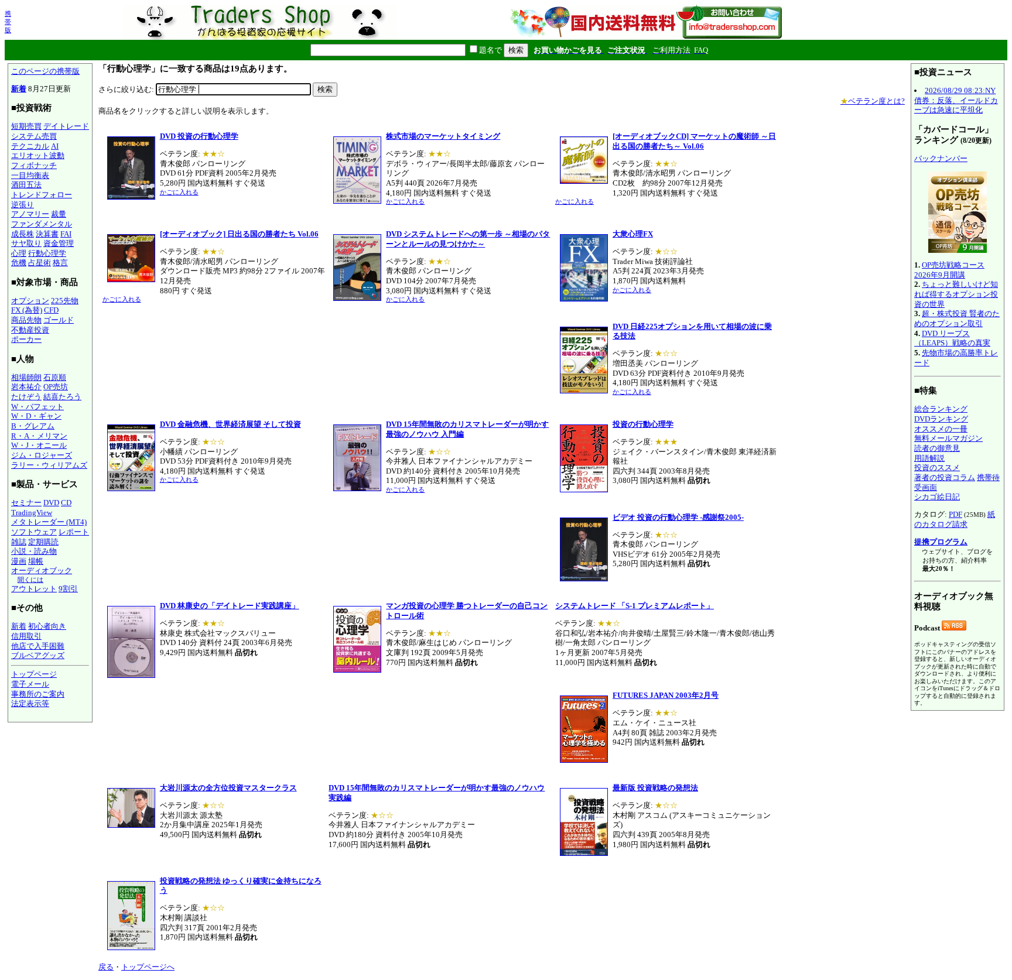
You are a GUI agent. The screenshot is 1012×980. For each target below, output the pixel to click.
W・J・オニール (39, 445)
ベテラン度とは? (872, 101)
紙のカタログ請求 (954, 519)
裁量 (58, 214)
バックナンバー (940, 158)
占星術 (39, 262)
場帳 (35, 561)
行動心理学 (47, 253)
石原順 (54, 377)
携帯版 (8, 21)
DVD (51, 502)
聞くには (30, 579)
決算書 (47, 233)
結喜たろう (62, 396)
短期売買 (26, 126)
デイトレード (66, 126)
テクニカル (30, 146)
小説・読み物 (34, 551)
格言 (60, 262)
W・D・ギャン (36, 416)
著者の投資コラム (944, 477)
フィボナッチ (34, 165)
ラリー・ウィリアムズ (49, 465)
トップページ (34, 674)
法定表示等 (30, 703)
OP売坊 (55, 386)
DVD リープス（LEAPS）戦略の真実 (952, 338)
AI (55, 146)
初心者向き (47, 626)
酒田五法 (26, 184)
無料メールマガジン (948, 438)
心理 (18, 253)
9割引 (68, 588)
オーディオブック (41, 570)
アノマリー (30, 214)
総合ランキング (940, 409)
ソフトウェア (34, 531)
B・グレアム (32, 426)
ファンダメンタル (41, 224)
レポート (74, 531)
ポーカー (26, 339)
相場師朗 (26, 377)
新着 (18, 88)
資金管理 (58, 243)
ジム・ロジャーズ (41, 455)
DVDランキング (941, 418)
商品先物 (26, 320)
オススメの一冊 (940, 428)
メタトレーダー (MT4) (49, 522)
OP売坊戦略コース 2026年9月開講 (949, 270)
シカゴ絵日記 (937, 496)
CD (66, 502)
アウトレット (34, 588)
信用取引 (26, 636)
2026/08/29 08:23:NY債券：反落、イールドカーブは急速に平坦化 (956, 100)
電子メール (30, 684)
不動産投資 (30, 329)
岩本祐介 (26, 386)
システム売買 (34, 136)
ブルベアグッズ (37, 655)
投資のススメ (937, 467)
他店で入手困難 (37, 646)
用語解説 (929, 458)
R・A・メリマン (39, 435)
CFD (51, 310)
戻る (106, 966)
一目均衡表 (30, 175)
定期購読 (43, 541)
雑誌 (18, 541)
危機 (18, 262)
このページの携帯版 (45, 71)
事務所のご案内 (37, 694)
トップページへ (148, 966)
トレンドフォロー (41, 194)
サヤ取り (26, 243)
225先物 (64, 300)
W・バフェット (37, 406)
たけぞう (26, 396)
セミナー (26, 502)
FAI (65, 233)
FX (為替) (26, 310)
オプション (30, 300)
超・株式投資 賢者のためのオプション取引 (957, 318)
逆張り (22, 204)
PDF (955, 514)
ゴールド (58, 320)
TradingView (31, 512)
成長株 (22, 233)
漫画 (18, 561)
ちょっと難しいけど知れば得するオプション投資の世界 (956, 294)
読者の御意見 (937, 448)
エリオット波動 (37, 155)
